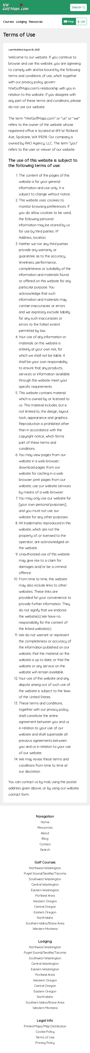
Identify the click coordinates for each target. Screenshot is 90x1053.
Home (45, 822)
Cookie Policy (45, 1032)
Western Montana (45, 929)
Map (71, 21)
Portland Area (45, 896)
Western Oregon (45, 901)
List (83, 21)
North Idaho (45, 918)
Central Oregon (45, 907)
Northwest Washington (45, 868)
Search (76, 7)
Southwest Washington (45, 879)
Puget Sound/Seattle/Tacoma (45, 873)
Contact (45, 844)
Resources (36, 22)
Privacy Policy (44, 1043)
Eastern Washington (45, 890)
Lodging (21, 22)
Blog (45, 839)
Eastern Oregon (45, 912)
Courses (8, 22)
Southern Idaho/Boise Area (45, 923)
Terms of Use (45, 1037)
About (45, 833)
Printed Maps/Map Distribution (45, 1026)
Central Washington (45, 884)
